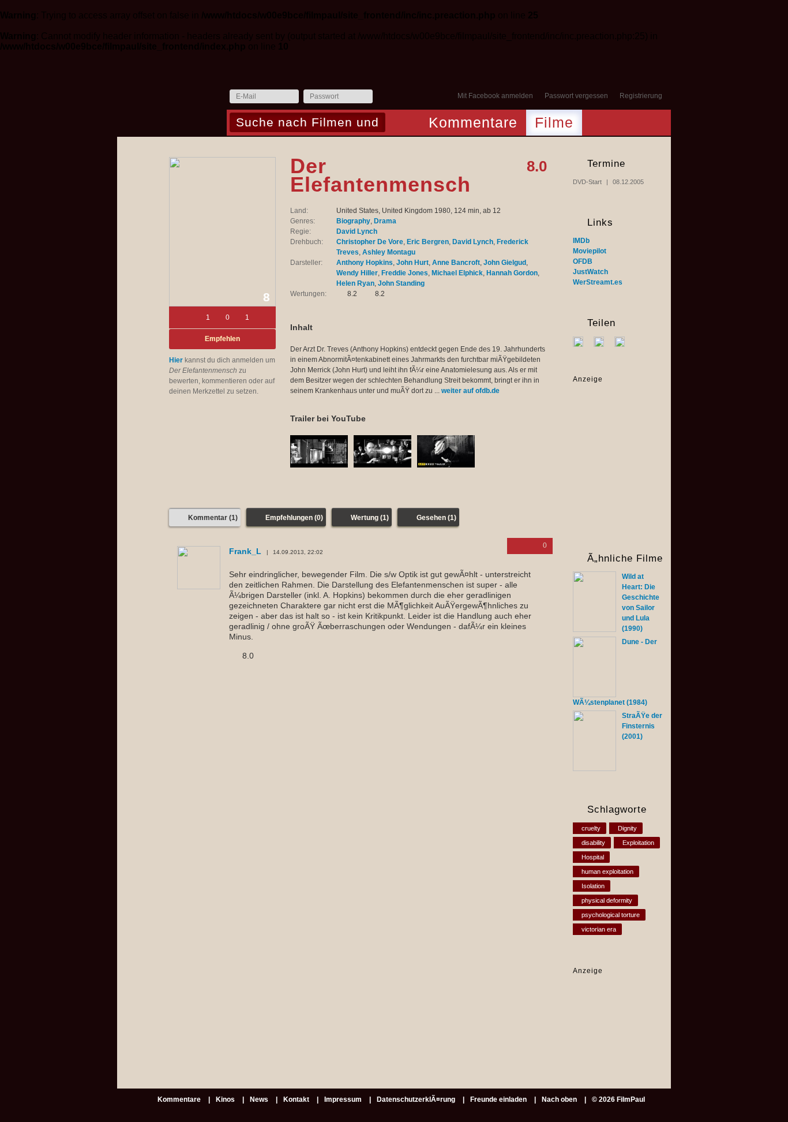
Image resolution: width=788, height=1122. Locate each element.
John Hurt (412, 263)
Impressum (343, 1099)
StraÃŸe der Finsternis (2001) (642, 726)
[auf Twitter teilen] (603, 341)
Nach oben (559, 1099)
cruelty (591, 828)
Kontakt (296, 1099)
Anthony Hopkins (364, 263)
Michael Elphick (457, 273)
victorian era (598, 929)
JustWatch (590, 272)
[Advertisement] (609, 1012)
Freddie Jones (404, 273)
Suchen (397, 123)
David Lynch (356, 231)
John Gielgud (504, 263)
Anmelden (384, 97)
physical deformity (606, 900)
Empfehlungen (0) (294, 518)
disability (593, 842)
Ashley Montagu (388, 252)
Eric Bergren (428, 242)
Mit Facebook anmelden (495, 96)
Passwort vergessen (576, 96)
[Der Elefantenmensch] (222, 231)
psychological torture (610, 914)
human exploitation (607, 871)
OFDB (582, 261)
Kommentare (473, 122)
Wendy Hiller (357, 273)
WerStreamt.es (597, 282)
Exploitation (638, 842)
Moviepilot (589, 251)
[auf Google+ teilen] (623, 341)
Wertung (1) (370, 518)
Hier (176, 360)
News (259, 1099)
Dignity (627, 828)
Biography (353, 221)
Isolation (593, 885)
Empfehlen (222, 339)
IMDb (581, 241)
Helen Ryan (355, 283)
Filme (554, 122)
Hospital (592, 857)
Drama (385, 221)
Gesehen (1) (436, 518)
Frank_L (245, 551)
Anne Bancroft (456, 263)
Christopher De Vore (369, 242)
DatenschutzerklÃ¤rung (416, 1099)
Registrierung (641, 96)
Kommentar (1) (213, 518)
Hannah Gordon (512, 273)
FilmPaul (171, 99)
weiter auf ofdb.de (470, 391)
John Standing (401, 283)
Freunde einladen (498, 1099)
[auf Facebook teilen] (582, 341)
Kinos (225, 1099)
